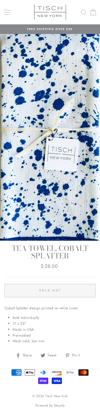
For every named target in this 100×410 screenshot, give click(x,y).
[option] (50, 29)
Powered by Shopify (50, 405)
